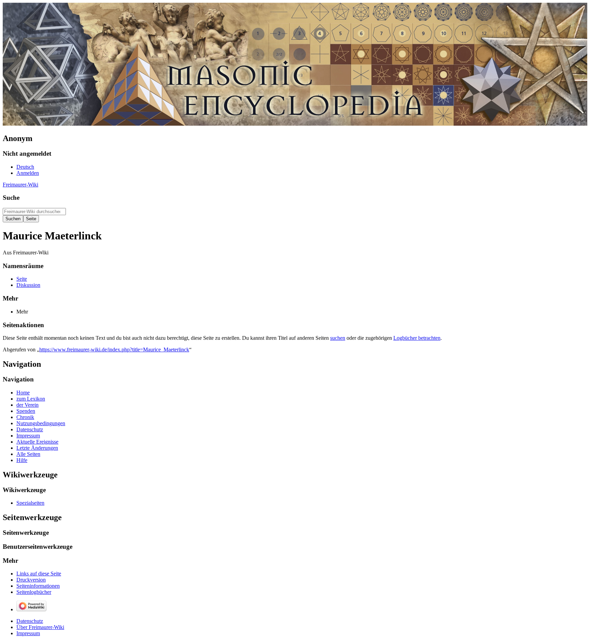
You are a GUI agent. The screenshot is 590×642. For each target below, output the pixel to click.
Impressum (28, 633)
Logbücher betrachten (416, 338)
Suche (11, 197)
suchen (337, 338)
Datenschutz (29, 621)
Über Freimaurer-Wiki (40, 627)
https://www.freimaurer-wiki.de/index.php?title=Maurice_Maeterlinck (114, 349)
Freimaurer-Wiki (20, 184)
